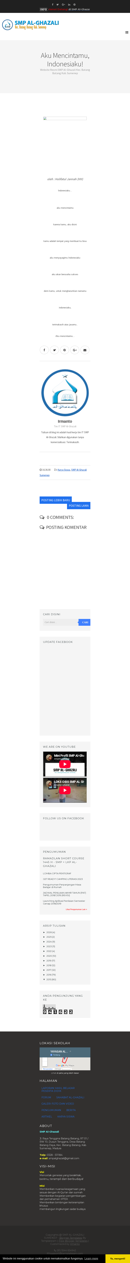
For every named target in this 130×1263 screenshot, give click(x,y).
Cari (85, 622)
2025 (49, 936)
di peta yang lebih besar (68, 1073)
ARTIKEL (46, 1116)
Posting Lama (79, 506)
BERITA (71, 1110)
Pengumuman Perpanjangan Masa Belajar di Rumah (62, 886)
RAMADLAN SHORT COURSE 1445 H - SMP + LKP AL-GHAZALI (63, 862)
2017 (49, 970)
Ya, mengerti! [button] (117, 1258)
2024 (49, 941)
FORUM (46, 1097)
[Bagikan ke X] (54, 350)
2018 (49, 965)
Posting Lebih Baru (55, 500)
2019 (49, 960)
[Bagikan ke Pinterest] (64, 350)
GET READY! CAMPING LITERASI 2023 (63, 879)
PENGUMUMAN (51, 1110)
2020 (49, 955)
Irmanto (75, 1244)
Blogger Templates (70, 1237)
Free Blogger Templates (73, 1240)
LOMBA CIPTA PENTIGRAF (57, 873)
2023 (49, 946)
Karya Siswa (64, 469)
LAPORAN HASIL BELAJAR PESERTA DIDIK (58, 1090)
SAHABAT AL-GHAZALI (70, 1097)
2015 (49, 979)
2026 (49, 932)
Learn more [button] (91, 1258)
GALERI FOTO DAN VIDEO (57, 1103)
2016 (49, 974)
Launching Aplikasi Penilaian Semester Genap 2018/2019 (64, 902)
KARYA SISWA (65, 1116)
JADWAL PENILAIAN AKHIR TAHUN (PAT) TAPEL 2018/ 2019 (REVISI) (64, 894)
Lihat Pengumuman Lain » (76, 909)
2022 (49, 951)
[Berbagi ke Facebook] (44, 350)
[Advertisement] (65, 106)
